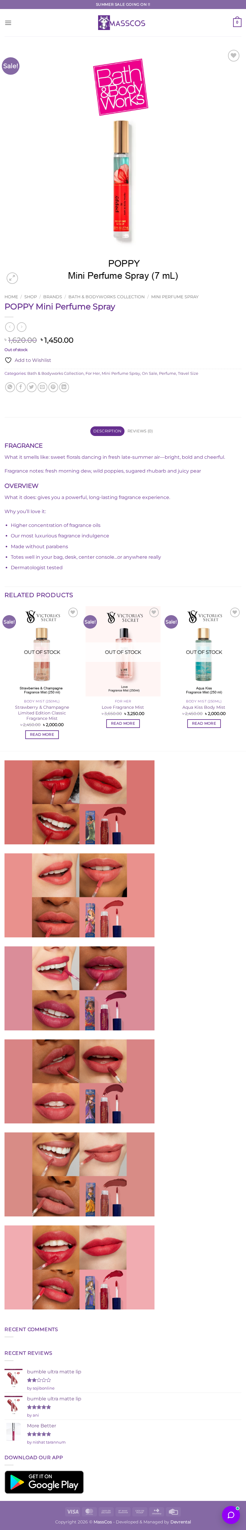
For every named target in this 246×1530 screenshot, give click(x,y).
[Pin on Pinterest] (53, 387)
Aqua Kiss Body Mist (203, 707)
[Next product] (9, 327)
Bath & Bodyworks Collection (106, 296)
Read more (42, 734)
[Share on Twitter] (32, 387)
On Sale (149, 373)
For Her (93, 373)
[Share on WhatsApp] (10, 387)
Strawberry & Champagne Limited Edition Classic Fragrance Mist (42, 713)
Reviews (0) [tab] (140, 431)
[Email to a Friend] (42, 387)
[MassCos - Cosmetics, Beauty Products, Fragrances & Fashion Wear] (123, 22)
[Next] (241, 678)
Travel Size (188, 373)
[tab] (123, 445)
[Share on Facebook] (21, 387)
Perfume (167, 373)
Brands (52, 296)
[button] (8, 22)
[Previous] (4, 678)
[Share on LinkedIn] (64, 387)
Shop (30, 296)
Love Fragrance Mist (123, 707)
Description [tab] (107, 431)
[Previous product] (21, 327)
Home (11, 296)
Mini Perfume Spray (175, 296)
